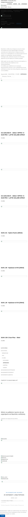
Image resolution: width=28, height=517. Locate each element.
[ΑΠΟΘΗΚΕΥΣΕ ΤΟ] (6, 140)
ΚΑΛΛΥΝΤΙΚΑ (4, 350)
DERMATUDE (5, 353)
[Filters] (1, 508)
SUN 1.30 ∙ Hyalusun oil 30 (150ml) (12, 302)
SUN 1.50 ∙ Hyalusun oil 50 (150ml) (12, 268)
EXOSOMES (6, 360)
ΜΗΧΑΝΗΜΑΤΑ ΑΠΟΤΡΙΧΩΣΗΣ (8, 370)
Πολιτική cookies (14, 505)
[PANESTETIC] (4, 459)
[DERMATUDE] (4, 478)
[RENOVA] (3, 457)
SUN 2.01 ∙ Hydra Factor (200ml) (11, 233)
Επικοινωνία (21, 505)
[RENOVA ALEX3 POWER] (7, 456)
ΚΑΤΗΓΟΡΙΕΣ (4, 21)
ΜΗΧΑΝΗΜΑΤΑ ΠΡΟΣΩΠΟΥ (7, 372)
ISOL (3, 355)
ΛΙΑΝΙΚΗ (5, 367)
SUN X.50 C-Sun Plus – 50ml (10, 337)
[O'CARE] (14, 469)
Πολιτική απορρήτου (5, 505)
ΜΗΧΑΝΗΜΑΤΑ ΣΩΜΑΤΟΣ (7, 374)
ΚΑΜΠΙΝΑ (5, 365)
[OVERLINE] (4, 461)
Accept (2, 515)
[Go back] (2, 15)
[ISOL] (4, 477)
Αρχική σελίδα (4, 74)
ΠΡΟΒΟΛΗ (2, 140)
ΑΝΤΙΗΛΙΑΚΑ (6, 362)
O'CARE (4, 357)
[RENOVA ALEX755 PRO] (14, 447)
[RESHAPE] (4, 438)
